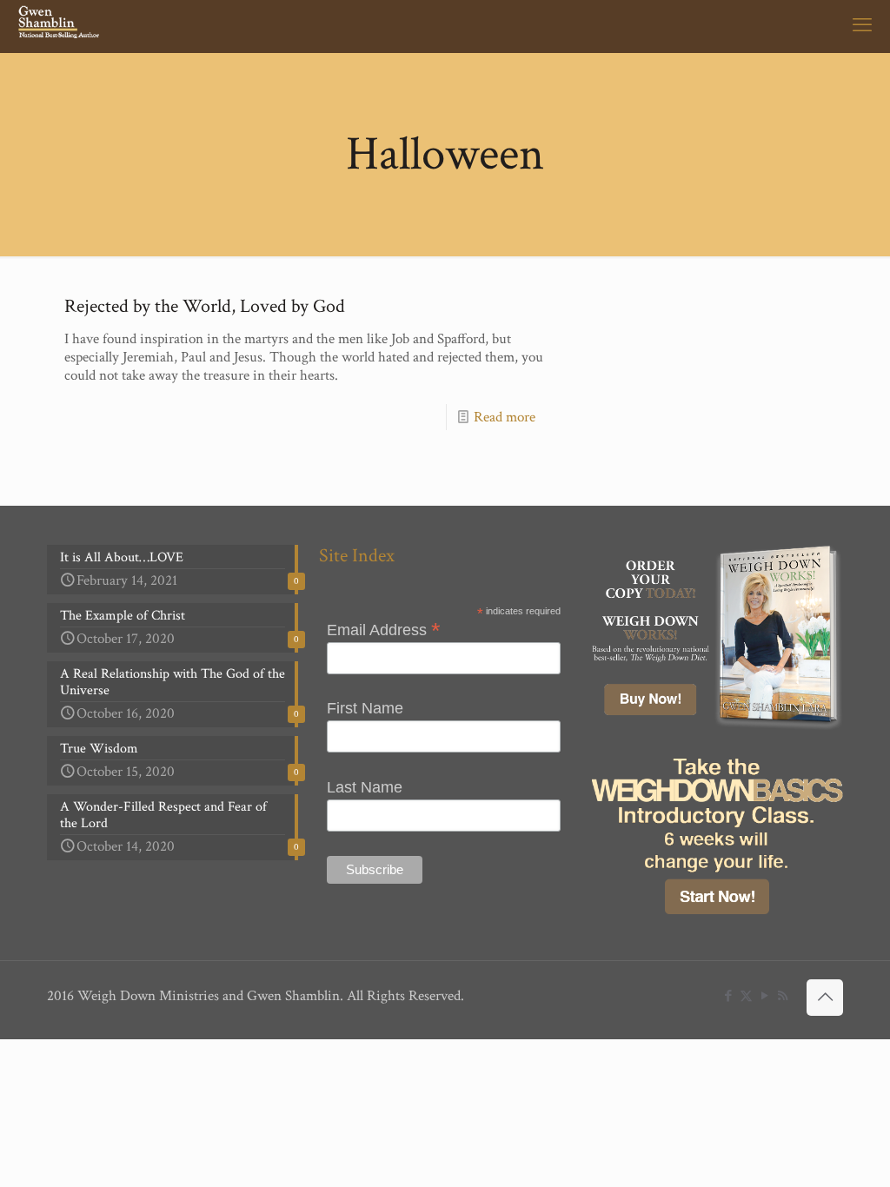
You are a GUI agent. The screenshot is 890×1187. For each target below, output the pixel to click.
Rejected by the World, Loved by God (204, 306)
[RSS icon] (782, 996)
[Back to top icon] (825, 997)
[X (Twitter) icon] (746, 996)
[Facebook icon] (727, 996)
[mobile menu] (862, 26)
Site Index (357, 555)
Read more (504, 417)
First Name (365, 708)
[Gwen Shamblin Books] (60, 26)
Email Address (384, 629)
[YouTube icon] (764, 996)
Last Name (364, 787)
